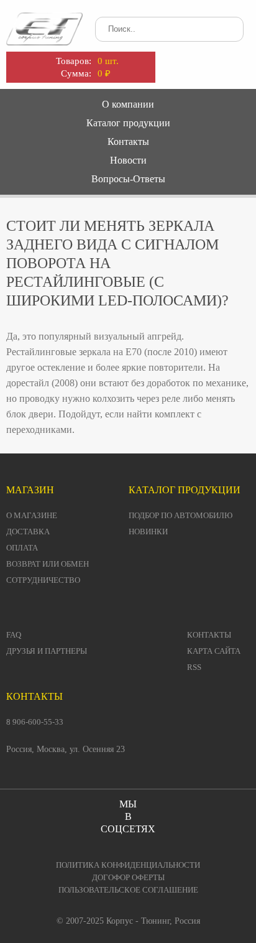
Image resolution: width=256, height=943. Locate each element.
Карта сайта (213, 651)
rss (194, 667)
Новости (128, 160)
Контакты (128, 141)
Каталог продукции (128, 123)
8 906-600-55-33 (34, 722)
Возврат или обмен (47, 564)
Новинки (148, 531)
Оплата (22, 547)
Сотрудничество (43, 580)
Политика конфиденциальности (128, 865)
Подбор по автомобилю (180, 515)
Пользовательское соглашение (128, 889)
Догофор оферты (128, 877)
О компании (128, 104)
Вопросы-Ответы (128, 179)
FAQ (13, 634)
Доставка (28, 531)
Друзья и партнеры (46, 651)
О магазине (31, 515)
